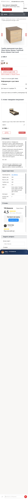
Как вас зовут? (6, 241)
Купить (22, 132)
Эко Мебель (15, 174)
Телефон (5, 247)
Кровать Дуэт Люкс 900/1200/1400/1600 (13, 121)
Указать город (7, 9)
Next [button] (26, 34)
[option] (14, 34)
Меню (5, 14)
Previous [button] (2, 34)
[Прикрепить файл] (2, 496)
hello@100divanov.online (17, 1)
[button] (23, 14)
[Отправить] (25, 496)
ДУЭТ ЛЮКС (15, 78)
